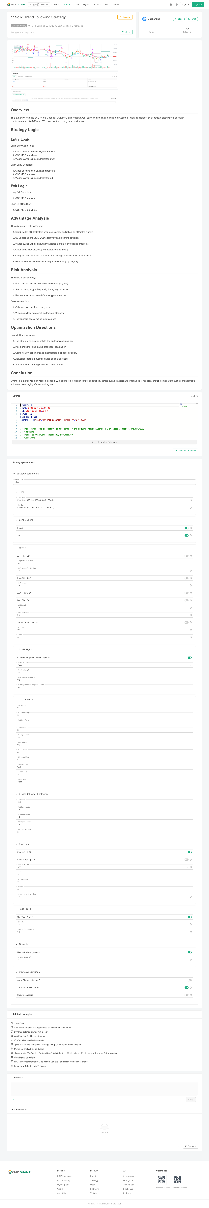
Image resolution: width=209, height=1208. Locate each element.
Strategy (94, 1180)
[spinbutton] (104, 563)
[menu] (109, 4)
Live (77, 4)
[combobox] (103, 482)
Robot (93, 1176)
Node (92, 1184)
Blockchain (128, 1189)
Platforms (94, 1189)
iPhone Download (163, 1188)
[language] (171, 4)
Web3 (60, 1189)
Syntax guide (129, 1176)
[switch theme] (176, 4)
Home (56, 4)
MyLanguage (63, 1184)
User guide (128, 1180)
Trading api (128, 1184)
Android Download (180, 1188)
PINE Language (64, 1176)
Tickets (93, 1193)
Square (67, 4)
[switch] (187, 528)
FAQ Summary (64, 1180)
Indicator (127, 1193)
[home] (16, 5)
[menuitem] (56, 4)
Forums (97, 4)
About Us (61, 1193)
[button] (14, 473)
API (106, 4)
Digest (86, 4)
